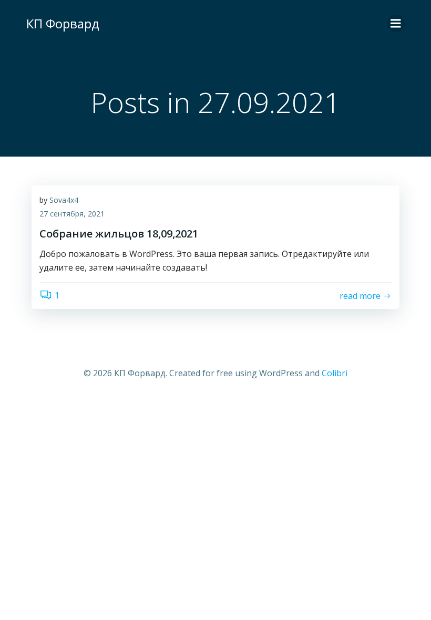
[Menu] (396, 24)
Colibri (334, 373)
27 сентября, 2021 (72, 214)
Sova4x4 (63, 200)
